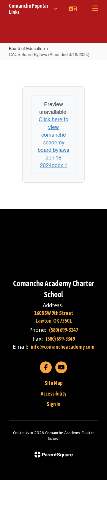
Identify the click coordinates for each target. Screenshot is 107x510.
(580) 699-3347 (63, 330)
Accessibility (53, 394)
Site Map (54, 383)
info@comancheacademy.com (63, 347)
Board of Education (27, 48)
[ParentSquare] (53, 454)
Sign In (53, 404)
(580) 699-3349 (60, 339)
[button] (33, 9)
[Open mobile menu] (95, 9)
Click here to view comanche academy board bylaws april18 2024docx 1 (53, 141)
